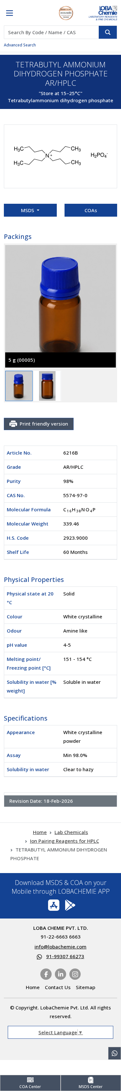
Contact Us (58, 987)
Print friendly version (44, 423)
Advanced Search (20, 45)
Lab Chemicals (71, 832)
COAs (91, 210)
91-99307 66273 (65, 956)
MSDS (28, 210)
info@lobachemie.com (60, 946)
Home (40, 832)
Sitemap (85, 987)
